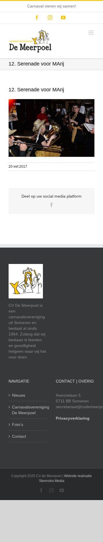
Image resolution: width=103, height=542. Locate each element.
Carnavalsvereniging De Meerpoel (28, 410)
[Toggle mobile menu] (91, 33)
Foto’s (17, 424)
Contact (19, 436)
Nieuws (18, 395)
